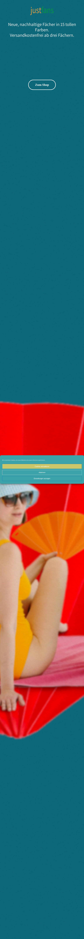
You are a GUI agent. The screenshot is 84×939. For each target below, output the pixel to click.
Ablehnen (42, 472)
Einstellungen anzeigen (42, 478)
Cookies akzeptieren (42, 466)
